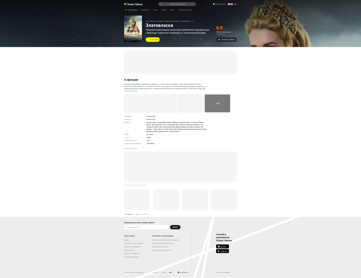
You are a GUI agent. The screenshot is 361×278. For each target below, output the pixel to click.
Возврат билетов (129, 221)
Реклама (164, 244)
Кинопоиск (134, 148)
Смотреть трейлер (228, 39)
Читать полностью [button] (130, 91)
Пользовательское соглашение (133, 215)
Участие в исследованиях (132, 225)
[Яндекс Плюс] (231, 4)
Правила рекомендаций (131, 228)
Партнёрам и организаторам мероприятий (165, 211)
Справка (126, 211)
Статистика (155, 244)
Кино (137, 186)
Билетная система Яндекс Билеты (162, 215)
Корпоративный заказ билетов (161, 221)
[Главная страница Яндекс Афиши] (125, 4)
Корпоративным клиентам (160, 218)
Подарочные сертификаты (132, 218)
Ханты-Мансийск (129, 186)
